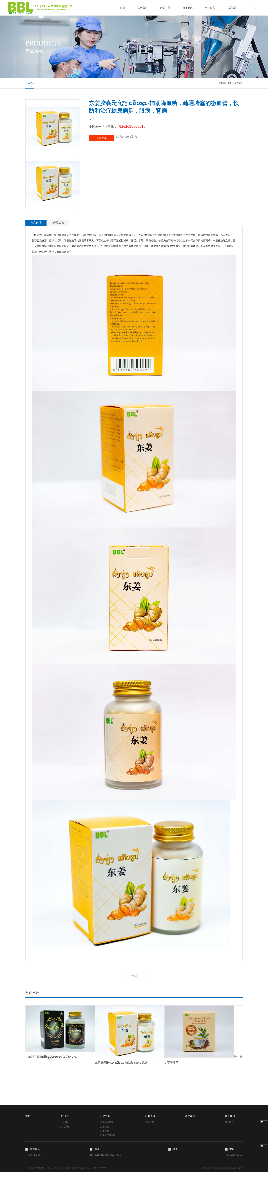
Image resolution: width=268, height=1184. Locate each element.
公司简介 (64, 1122)
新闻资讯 (187, 7)
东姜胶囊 (104, 1131)
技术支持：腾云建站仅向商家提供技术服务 (222, 1168)
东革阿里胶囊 (106, 1122)
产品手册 (64, 1126)
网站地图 (29, 1168)
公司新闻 (149, 1122)
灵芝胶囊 (104, 1126)
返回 (134, 976)
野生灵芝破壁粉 (107, 1135)
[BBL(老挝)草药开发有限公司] (41, 8)
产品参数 (58, 222)
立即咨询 (101, 138)
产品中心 (165, 7)
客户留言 (210, 7)
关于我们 (142, 7)
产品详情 (36, 222)
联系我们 (232, 7)
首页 (122, 7)
